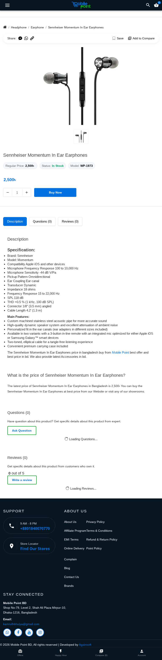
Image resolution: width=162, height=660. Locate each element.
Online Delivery (74, 548)
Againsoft (85, 644)
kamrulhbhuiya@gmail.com (21, 624)
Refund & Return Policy (101, 539)
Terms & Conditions (99, 530)
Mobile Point (120, 352)
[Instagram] (40, 632)
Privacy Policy (95, 521)
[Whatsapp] (7, 632)
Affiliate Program (75, 530)
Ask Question (22, 430)
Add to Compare (144, 38)
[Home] (5, 27)
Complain (70, 559)
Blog (67, 568)
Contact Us (71, 577)
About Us (70, 521)
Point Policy (94, 548)
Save (120, 38)
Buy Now (55, 192)
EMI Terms (71, 539)
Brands (69, 585)
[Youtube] (29, 632)
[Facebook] (18, 632)
